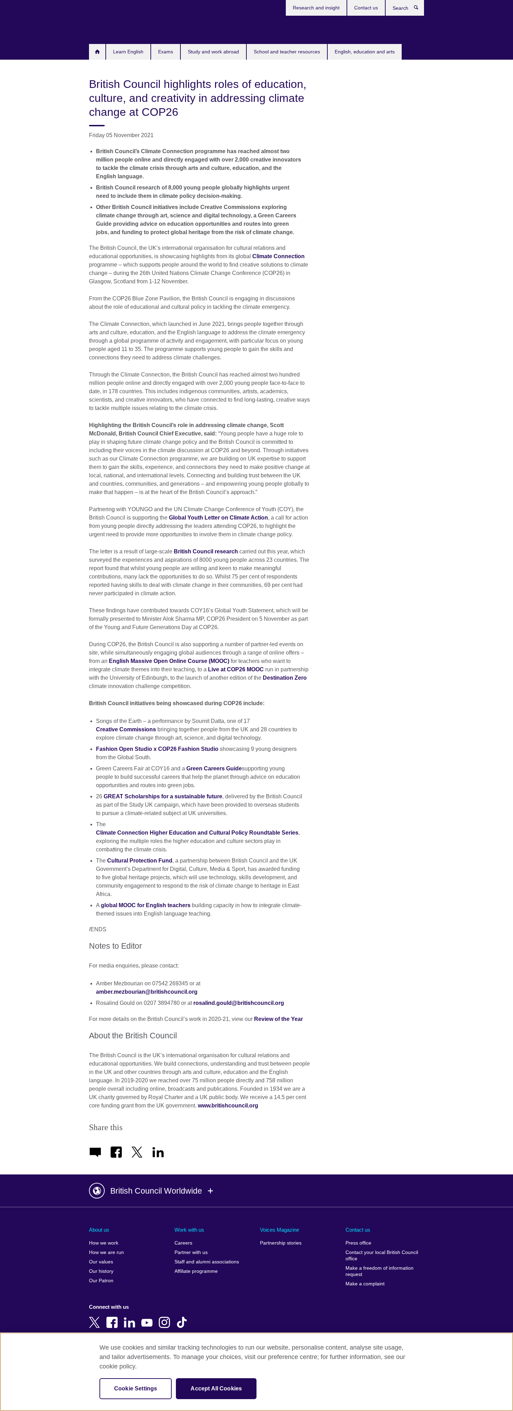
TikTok (183, 1317)
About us (99, 1230)
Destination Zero (285, 678)
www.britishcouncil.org (228, 1105)
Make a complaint (365, 1283)
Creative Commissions (126, 729)
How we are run (106, 1252)
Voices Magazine (279, 1230)
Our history (101, 1271)
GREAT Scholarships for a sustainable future (163, 796)
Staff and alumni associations (206, 1261)
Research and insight (316, 7)
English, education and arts (365, 51)
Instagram (166, 1317)
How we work (103, 1243)
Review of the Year (278, 1019)
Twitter (96, 1317)
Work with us (189, 1230)
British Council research (206, 551)
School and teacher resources (287, 51)
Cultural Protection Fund (139, 861)
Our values (101, 1261)
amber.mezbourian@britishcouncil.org (147, 992)
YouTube (148, 1317)
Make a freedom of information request (379, 1271)
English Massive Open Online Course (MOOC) (169, 661)
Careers (183, 1243)
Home (97, 52)
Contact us (366, 7)
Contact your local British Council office (381, 1255)
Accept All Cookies (216, 1388)
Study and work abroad (213, 51)
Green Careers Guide (214, 768)
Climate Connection (278, 256)
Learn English (128, 51)
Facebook (113, 1317)
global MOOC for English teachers (146, 905)
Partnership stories (281, 1243)
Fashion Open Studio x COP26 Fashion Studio (157, 749)
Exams (165, 51)
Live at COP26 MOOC (236, 669)
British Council (109, 29)
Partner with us (191, 1252)
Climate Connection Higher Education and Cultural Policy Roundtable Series (197, 833)
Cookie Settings (135, 1388)
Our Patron (101, 1280)
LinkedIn (131, 1317)
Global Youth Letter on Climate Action (218, 518)
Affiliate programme (196, 1271)
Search (419, 9)
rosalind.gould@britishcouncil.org (238, 1003)
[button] (256, 1190)
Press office (358, 1243)
